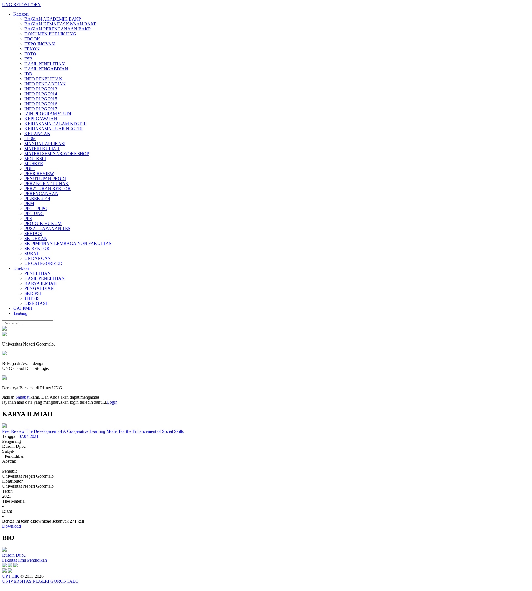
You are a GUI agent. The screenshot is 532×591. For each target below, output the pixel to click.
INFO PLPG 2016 (40, 103)
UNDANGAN (37, 258)
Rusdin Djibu (14, 555)
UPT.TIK (10, 576)
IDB (28, 73)
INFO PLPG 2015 (40, 98)
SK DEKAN (35, 238)
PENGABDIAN (39, 288)
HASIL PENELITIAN (44, 64)
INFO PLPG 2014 (40, 93)
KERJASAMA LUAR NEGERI (53, 128)
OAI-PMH (22, 308)
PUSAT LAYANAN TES (47, 228)
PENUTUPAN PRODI (45, 178)
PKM (29, 203)
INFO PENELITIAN (43, 78)
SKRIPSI (32, 293)
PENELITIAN (37, 273)
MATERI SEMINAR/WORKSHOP (56, 153)
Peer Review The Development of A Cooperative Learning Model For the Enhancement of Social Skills (93, 431)
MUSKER (33, 163)
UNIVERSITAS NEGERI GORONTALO (40, 581)
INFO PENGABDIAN (45, 83)
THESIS (32, 298)
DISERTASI (35, 303)
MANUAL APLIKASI (44, 143)
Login (112, 402)
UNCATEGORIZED (43, 263)
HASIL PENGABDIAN (46, 68)
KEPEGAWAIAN (40, 118)
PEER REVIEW (39, 173)
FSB (28, 59)
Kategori (21, 14)
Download (11, 526)
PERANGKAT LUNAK (46, 183)
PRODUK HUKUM (43, 223)
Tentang (20, 313)
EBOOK (32, 39)
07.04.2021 (29, 436)
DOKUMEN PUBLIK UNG (50, 34)
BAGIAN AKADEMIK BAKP (52, 19)
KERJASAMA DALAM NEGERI (55, 123)
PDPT (29, 168)
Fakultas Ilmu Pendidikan (24, 560)
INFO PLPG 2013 (40, 88)
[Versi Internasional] (4, 329)
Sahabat (22, 397)
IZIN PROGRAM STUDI (47, 113)
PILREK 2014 (37, 198)
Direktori (21, 268)
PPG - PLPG (35, 208)
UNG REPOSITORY (21, 4)
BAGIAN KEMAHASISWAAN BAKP (60, 24)
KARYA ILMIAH (40, 283)
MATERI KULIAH (42, 148)
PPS (28, 218)
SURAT (31, 253)
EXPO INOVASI (39, 44)
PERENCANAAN (41, 193)
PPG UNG (34, 213)
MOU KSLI (35, 158)
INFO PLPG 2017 (40, 108)
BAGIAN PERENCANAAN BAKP (57, 29)
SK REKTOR (37, 248)
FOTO (30, 54)
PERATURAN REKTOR (47, 188)
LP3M (30, 138)
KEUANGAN (37, 133)
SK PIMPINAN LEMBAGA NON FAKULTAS (67, 243)
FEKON (32, 49)
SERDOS (33, 233)
